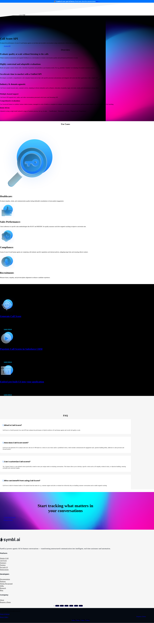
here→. (98, 1)
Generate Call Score (10, 316)
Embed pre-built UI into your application (22, 381)
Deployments (4, 569)
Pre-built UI (4, 567)
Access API (7, 46)
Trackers (3, 565)
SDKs (2, 586)
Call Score (3, 560)
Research (3, 588)
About (2, 600)
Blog (1, 590)
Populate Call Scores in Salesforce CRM (21, 349)
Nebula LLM (4, 558)
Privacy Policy (4, 617)
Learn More (8, 329)
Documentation (5, 579)
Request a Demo (5, 602)
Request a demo (8, 520)
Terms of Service (5, 614)
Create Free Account (9, 517)
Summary (3, 563)
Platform (3, 581)
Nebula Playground (6, 584)
